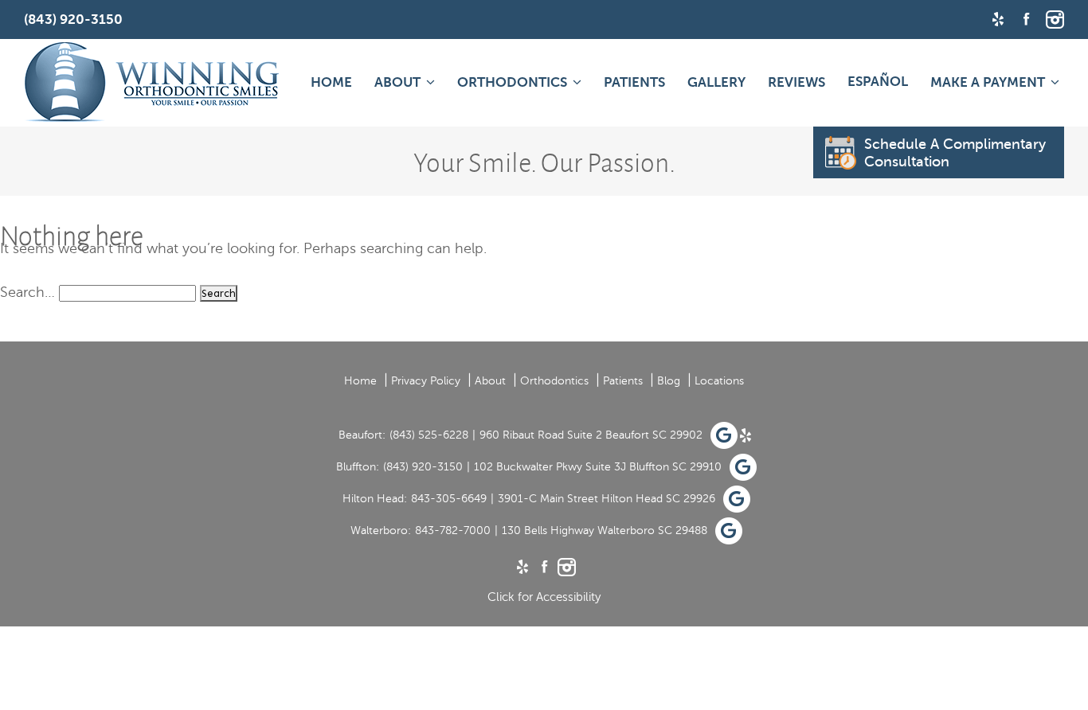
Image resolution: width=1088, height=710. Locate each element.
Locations (719, 381)
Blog (668, 381)
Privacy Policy (425, 381)
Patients (634, 82)
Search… (27, 292)
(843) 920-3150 (423, 467)
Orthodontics (512, 82)
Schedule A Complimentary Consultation (955, 153)
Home (331, 82)
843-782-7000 (453, 530)
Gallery (716, 82)
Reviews (796, 82)
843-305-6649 (449, 499)
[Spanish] (877, 81)
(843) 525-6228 (428, 435)
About (397, 82)
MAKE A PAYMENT (987, 82)
